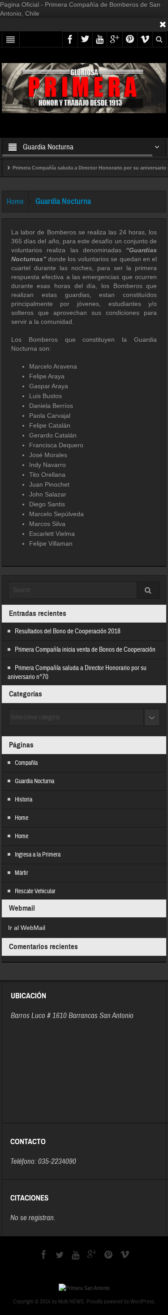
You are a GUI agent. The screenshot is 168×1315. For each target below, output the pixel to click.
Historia (23, 800)
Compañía (26, 763)
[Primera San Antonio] (84, 87)
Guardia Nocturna (34, 781)
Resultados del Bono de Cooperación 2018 (68, 631)
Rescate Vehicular (35, 891)
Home (15, 201)
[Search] (148, 590)
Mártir (21, 873)
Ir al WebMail (26, 927)
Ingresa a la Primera (37, 855)
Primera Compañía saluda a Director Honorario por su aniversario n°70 (84, 167)
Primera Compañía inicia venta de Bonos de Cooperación (85, 649)
